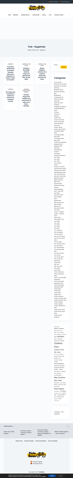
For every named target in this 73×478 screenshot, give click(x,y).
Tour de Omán (58, 242)
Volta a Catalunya (59, 272)
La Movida (63, 371)
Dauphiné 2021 (58, 146)
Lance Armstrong (57, 373)
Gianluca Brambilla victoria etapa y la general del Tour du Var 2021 (26, 73)
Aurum (55, 334)
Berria (55, 336)
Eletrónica (57, 148)
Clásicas (24, 90)
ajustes (43, 476)
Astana (62, 332)
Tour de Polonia (58, 245)
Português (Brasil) (65, 1)
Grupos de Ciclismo (59, 166)
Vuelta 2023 (57, 294)
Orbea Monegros (58, 189)
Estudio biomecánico (59, 155)
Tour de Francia (58, 234)
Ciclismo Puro (58, 345)
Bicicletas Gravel (58, 89)
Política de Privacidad (40, 440)
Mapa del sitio (19, 440)
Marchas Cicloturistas (60, 176)
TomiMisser (63, 391)
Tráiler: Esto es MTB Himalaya (9, 432)
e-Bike (59, 358)
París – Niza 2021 (58, 191)
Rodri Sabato (59, 389)
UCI (55, 396)
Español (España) (54, 1)
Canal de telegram (52, 440)
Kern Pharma (57, 371)
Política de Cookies (29, 440)
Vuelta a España (58, 304)
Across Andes (58, 82)
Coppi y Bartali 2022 (59, 129)
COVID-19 (61, 354)
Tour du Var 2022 (59, 257)
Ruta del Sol (57, 206)
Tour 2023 (57, 227)
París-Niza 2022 (58, 195)
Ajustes (60, 475)
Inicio (9, 14)
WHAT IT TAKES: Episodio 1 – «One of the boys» (62, 432)
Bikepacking (57, 95)
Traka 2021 (57, 260)
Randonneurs (57, 200)
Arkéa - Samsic (57, 332)
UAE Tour (56, 264)
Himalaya (56, 361)
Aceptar (52, 475)
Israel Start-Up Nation (59, 365)
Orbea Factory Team (62, 384)
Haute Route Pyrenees (60, 168)
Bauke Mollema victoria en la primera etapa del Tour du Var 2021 (42, 73)
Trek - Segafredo (62, 393)
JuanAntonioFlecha (59, 367)
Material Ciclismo (58, 14)
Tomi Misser (56, 393)
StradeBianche (56, 391)
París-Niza (57, 193)
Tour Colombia (58, 230)
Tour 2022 (57, 225)
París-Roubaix (58, 196)
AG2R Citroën (56, 326)
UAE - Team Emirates (59, 395)
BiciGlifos (61, 336)
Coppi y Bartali (58, 127)
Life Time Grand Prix (59, 174)
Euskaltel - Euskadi (58, 360)
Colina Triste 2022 (59, 119)
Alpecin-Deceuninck (58, 330)
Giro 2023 (57, 161)
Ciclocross (57, 114)
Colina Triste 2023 (59, 121)
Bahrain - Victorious (62, 334)
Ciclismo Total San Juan (59, 351)
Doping (55, 358)
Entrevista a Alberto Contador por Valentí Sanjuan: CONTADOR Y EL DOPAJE (44, 432)
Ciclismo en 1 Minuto (59, 340)
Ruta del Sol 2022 (59, 208)
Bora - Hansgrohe (58, 338)
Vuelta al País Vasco (59, 309)
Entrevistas (57, 153)
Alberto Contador (59, 328)
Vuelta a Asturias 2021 (60, 298)
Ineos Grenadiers (59, 363)
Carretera (15, 14)
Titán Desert (57, 217)
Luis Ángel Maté (57, 375)
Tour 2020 (57, 221)
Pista (50, 14)
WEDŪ (60, 398)
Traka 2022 (57, 262)
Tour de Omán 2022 (59, 243)
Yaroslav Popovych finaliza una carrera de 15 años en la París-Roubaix (26, 100)
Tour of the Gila (58, 258)
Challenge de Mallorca (60, 106)
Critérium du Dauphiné (60, 142)
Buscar (56, 64)
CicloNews (57, 412)
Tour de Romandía (59, 247)
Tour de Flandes (58, 232)
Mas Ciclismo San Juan (59, 378)
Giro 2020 (57, 157)
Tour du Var (57, 255)
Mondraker (56, 382)
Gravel (44, 14)
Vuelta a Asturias (58, 296)
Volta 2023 (57, 270)
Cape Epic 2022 (58, 103)
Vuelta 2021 (57, 290)
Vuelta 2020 (57, 289)
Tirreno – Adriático (59, 212)
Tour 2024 (57, 228)
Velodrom (56, 398)
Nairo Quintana (63, 382)
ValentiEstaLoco (60, 396)
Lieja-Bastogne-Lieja (59, 172)
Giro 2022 (57, 159)
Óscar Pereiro (56, 400)
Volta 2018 (57, 268)
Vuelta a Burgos (58, 302)
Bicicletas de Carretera (60, 84)
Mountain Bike (36, 14)
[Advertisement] (36, 28)
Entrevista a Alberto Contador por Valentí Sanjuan (26, 432)
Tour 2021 (57, 223)
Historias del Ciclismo (60, 170)
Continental (56, 354)
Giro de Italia (57, 163)
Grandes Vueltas (25, 14)
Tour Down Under (59, 253)
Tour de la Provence (59, 236)
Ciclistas (56, 112)
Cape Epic (57, 101)
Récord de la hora (59, 202)
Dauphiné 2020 (58, 144)
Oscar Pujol (56, 386)
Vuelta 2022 (57, 292)
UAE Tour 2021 (58, 266)
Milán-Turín (57, 181)
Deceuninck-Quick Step (59, 356)
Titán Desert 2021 (59, 219)
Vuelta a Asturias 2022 (60, 300)
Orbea (55, 384)
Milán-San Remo (58, 180)
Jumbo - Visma (58, 369)
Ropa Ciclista (57, 204)
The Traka (56, 210)
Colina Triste (57, 118)
